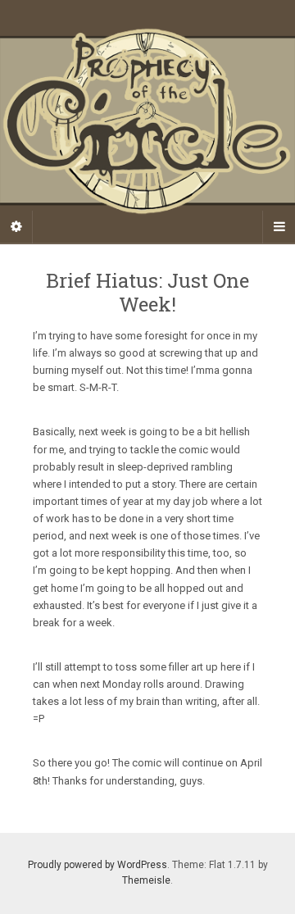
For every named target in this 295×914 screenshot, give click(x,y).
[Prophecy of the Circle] (147, 121)
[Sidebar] (16, 227)
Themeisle (146, 880)
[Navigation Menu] (278, 227)
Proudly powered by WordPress (97, 865)
